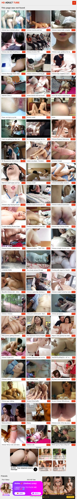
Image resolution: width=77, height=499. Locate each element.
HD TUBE (11, 2)
